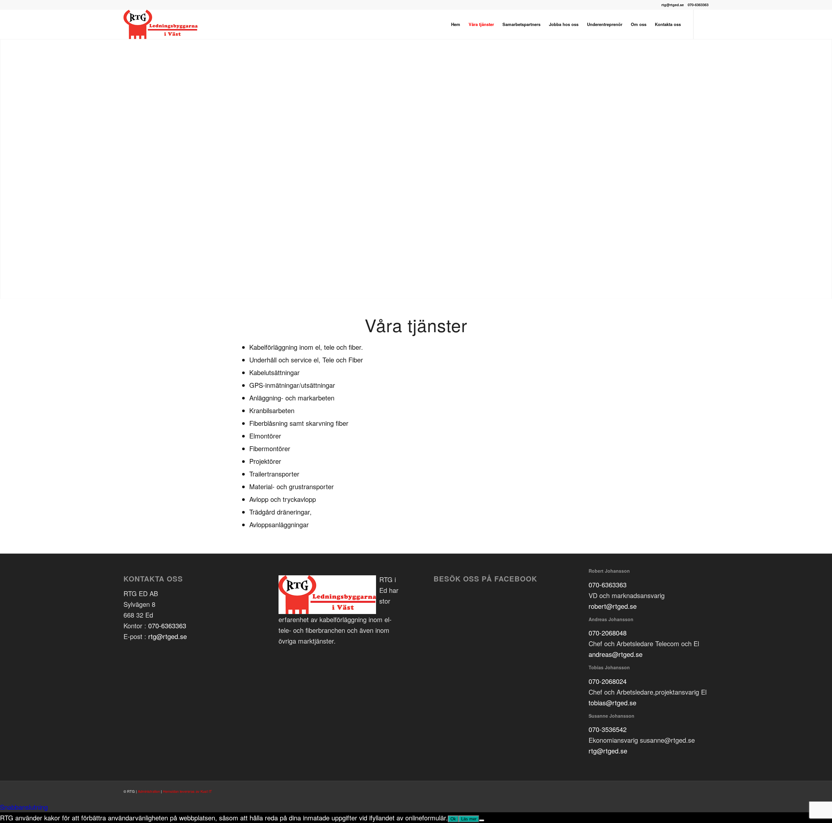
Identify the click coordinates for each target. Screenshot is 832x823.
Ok (453, 818)
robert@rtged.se (613, 606)
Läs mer (468, 818)
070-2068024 (608, 681)
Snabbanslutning (24, 807)
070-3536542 (608, 729)
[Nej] (481, 820)
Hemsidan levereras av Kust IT (187, 791)
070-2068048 (608, 632)
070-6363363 (167, 625)
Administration (149, 791)
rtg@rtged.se (167, 636)
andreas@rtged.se (616, 654)
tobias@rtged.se (612, 702)
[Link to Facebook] (703, 24)
